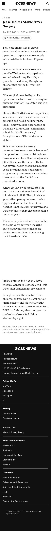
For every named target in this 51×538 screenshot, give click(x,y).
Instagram (7, 395)
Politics (46, 10)
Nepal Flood (26, 10)
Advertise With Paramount (16, 482)
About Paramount (11, 478)
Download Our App (12, 455)
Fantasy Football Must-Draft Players (20, 373)
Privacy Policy (9, 413)
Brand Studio (9, 460)
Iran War (13, 10)
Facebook (8, 391)
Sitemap (7, 464)
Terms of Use (9, 428)
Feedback (8, 496)
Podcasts (7, 450)
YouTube (7, 386)
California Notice (11, 418)
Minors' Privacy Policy (13, 432)
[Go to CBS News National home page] (25, 3)
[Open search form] (47, 3)
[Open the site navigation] (8, 3)
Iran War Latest (10, 363)
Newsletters (9, 445)
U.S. (4, 10)
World (37, 10)
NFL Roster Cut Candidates (16, 368)
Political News (10, 359)
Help (5, 492)
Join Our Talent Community (16, 487)
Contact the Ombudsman (15, 501)
